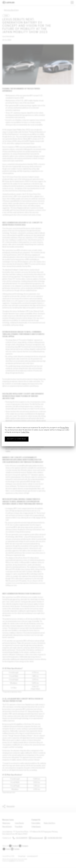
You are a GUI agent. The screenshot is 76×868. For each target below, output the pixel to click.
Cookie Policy (25, 432)
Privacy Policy (64, 427)
